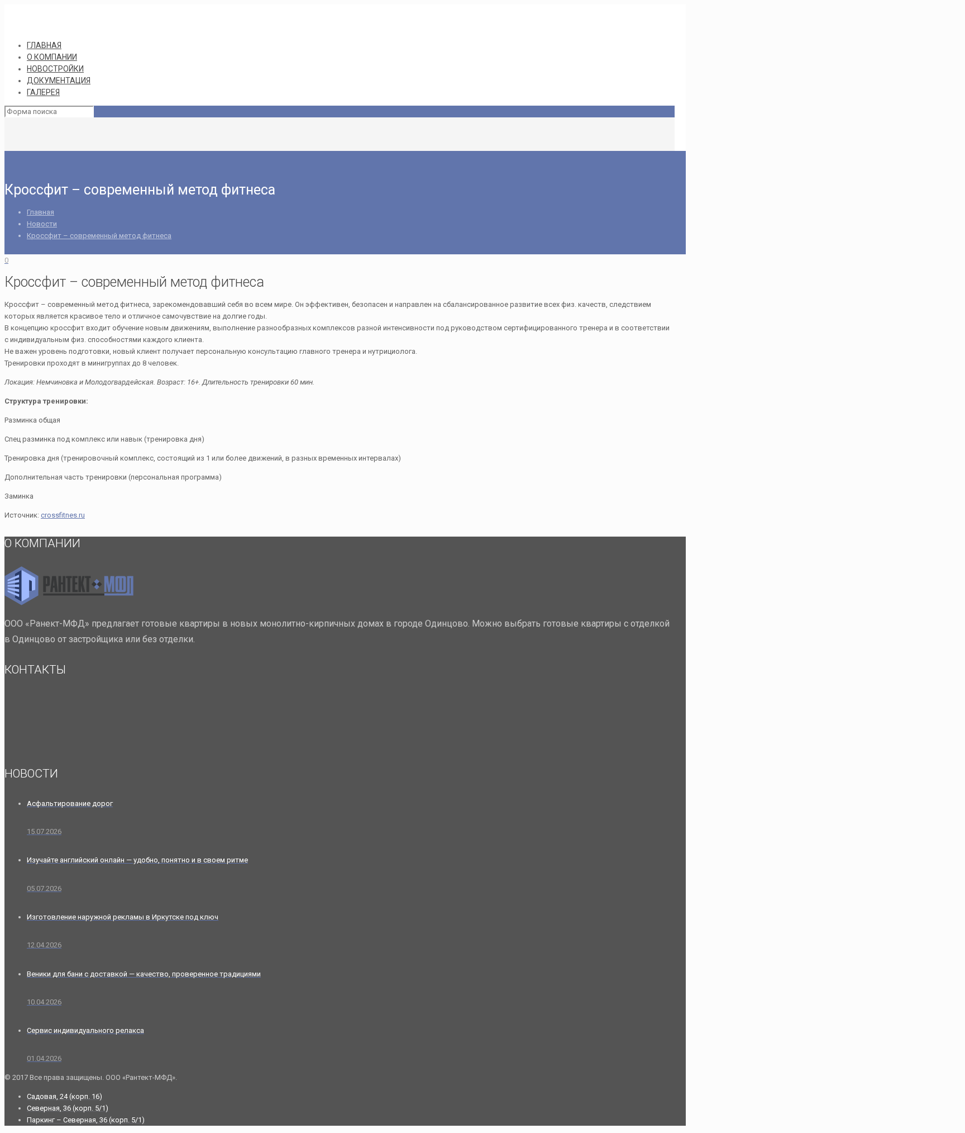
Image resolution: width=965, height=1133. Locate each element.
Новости (42, 224)
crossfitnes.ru (63, 515)
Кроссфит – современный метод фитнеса (99, 235)
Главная (40, 212)
